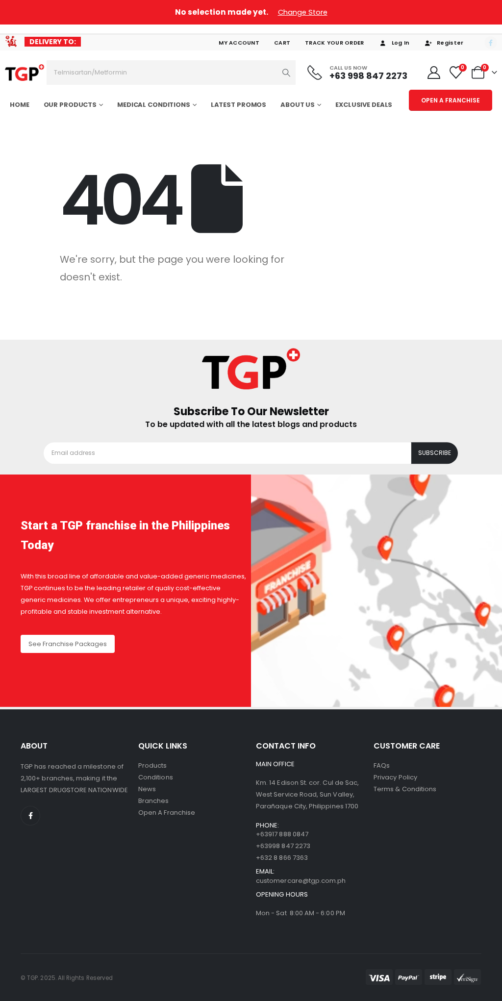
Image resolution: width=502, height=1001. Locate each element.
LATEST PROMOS (238, 104)
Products (152, 765)
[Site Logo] (24, 72)
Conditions (155, 777)
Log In (401, 43)
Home (19, 104)
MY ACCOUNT (239, 43)
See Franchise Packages (67, 644)
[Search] (286, 72)
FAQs (382, 765)
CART (282, 43)
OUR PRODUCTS (70, 104)
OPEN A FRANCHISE (450, 100)
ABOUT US (297, 104)
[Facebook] (490, 42)
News (147, 789)
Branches (153, 800)
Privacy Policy (395, 777)
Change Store (302, 12)
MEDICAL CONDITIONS (153, 104)
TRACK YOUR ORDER (334, 43)
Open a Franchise (166, 812)
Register (450, 43)
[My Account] (433, 72)
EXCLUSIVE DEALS (363, 104)
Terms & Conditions (405, 789)
